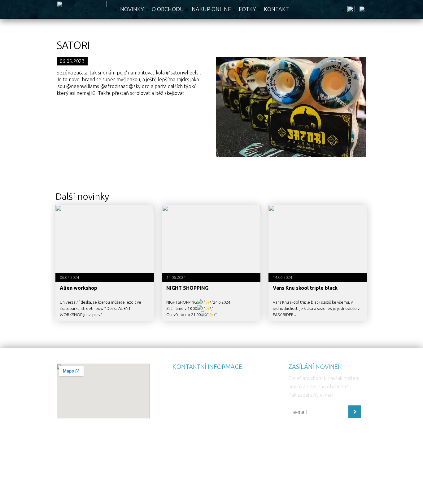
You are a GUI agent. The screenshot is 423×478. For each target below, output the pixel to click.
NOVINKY (132, 9)
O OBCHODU (168, 9)
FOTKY (247, 9)
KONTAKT (276, 9)
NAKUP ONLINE (211, 9)
